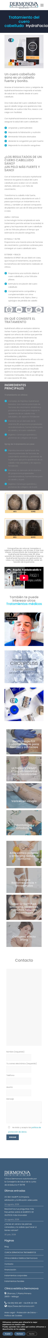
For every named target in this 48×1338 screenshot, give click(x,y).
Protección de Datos (26, 1312)
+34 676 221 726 (30, 1303)
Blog (6, 1246)
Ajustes (31, 1334)
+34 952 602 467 (14, 1303)
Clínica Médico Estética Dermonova (20, 1258)
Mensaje (10, 1099)
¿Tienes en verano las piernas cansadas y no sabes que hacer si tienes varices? (20, 1227)
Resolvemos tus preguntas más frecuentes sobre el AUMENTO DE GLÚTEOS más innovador (19, 1212)
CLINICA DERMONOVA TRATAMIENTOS (20, 1252)
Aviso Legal (9, 1312)
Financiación (10, 1269)
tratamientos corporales (15, 1275)
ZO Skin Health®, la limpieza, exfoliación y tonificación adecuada (20, 1198)
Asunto (9, 1087)
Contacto (8, 1264)
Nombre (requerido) (15, 1051)
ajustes (22, 1329)
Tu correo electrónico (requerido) (21, 1063)
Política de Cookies (13, 1315)
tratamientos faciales (14, 1281)
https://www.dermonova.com (20, 1306)
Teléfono (10, 1075)
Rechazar (20, 1334)
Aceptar (7, 1334)
